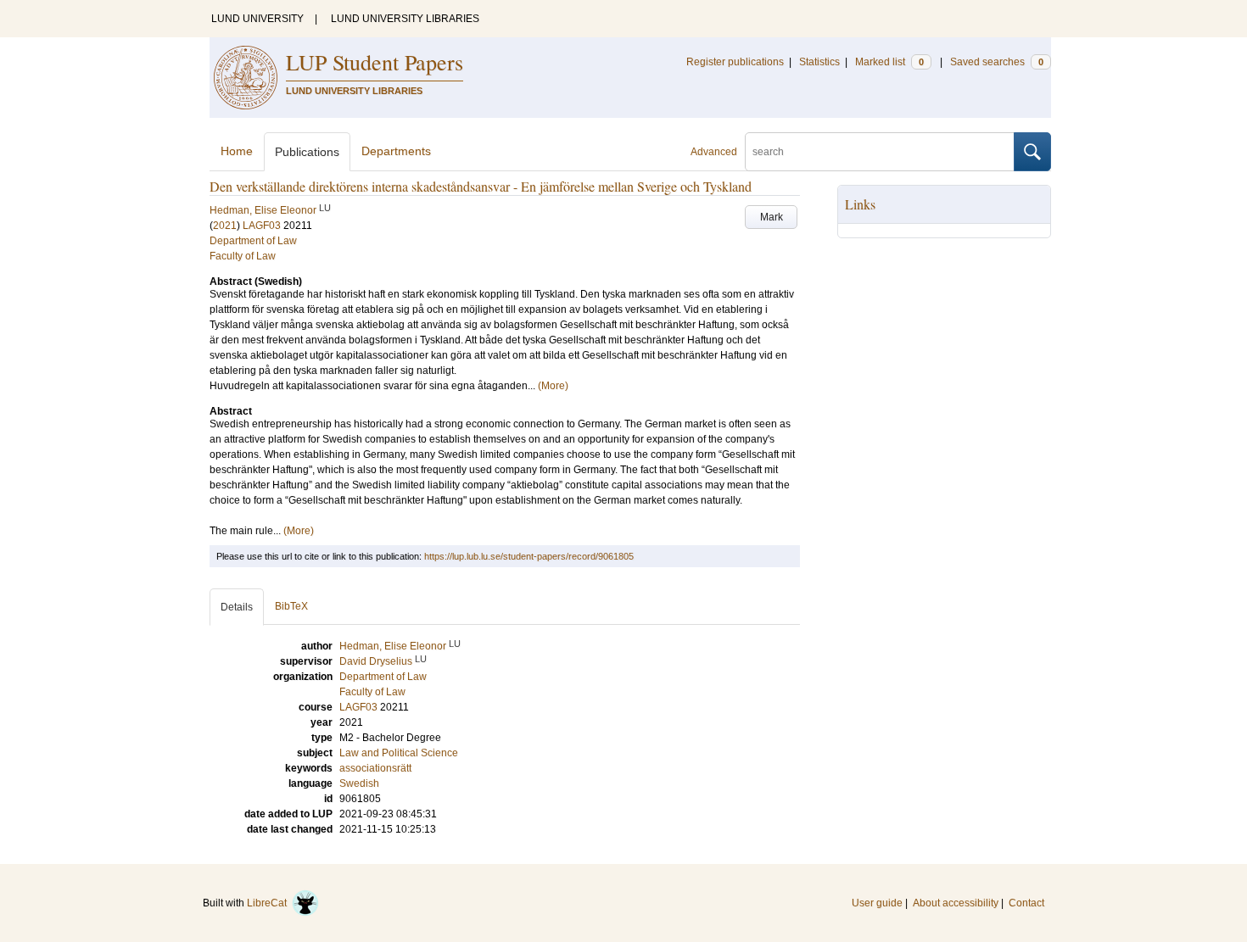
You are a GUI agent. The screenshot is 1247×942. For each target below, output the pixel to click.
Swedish (359, 783)
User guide (877, 903)
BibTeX (291, 606)
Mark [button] (771, 217)
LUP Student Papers (374, 61)
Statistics (819, 62)
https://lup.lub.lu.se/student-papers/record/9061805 (529, 556)
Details (237, 607)
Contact (1026, 903)
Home (237, 151)
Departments (396, 151)
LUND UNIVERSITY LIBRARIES (405, 19)
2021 (225, 225)
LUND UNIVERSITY (257, 19)
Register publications (735, 62)
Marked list (889, 62)
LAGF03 (262, 225)
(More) (553, 386)
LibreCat (269, 903)
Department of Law (253, 241)
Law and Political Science (398, 753)
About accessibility (955, 903)
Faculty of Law (243, 256)
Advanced (714, 152)
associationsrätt (375, 768)
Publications (307, 152)
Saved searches (996, 62)
